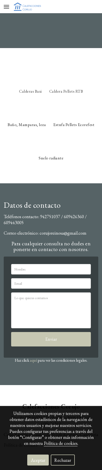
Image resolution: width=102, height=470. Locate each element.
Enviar (51, 339)
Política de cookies (60, 443)
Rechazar (62, 460)
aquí (33, 360)
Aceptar (38, 460)
